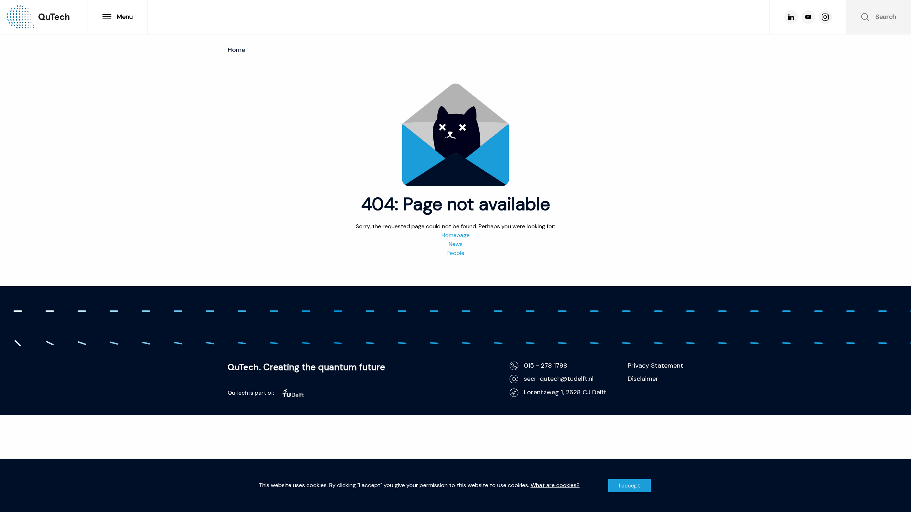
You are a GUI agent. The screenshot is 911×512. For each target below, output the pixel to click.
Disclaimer (643, 378)
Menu (125, 16)
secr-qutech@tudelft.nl (559, 378)
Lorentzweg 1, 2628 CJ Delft (565, 392)
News (456, 244)
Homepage (456, 235)
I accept (629, 485)
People (455, 253)
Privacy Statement (655, 365)
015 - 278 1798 (545, 365)
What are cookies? (555, 485)
